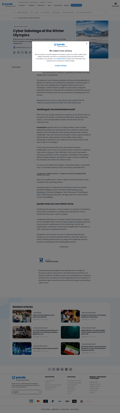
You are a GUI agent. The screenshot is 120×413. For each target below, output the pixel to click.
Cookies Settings (61, 65)
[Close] (87, 43)
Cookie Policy (60, 59)
